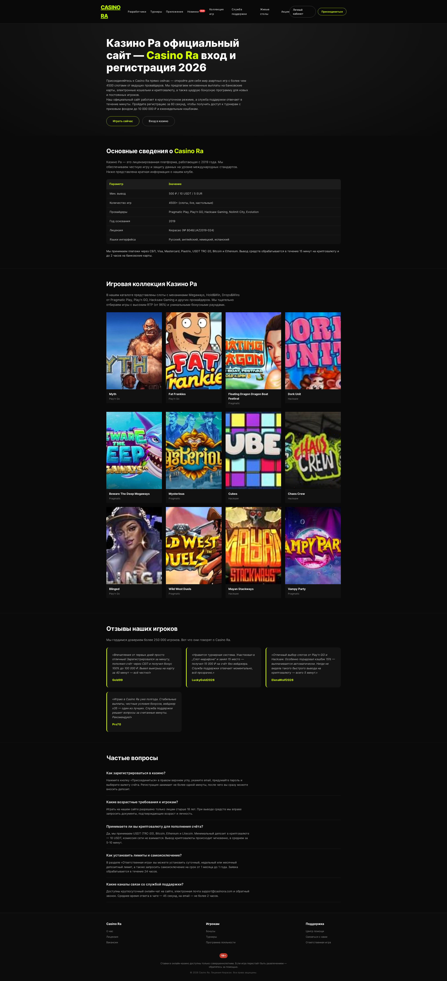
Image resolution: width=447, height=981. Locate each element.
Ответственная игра (318, 942)
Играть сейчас (123, 121)
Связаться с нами (316, 936)
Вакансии (112, 942)
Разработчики (137, 11)
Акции (285, 11)
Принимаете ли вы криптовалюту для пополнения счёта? (154, 826)
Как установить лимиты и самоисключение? (144, 855)
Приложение (174, 11)
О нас (109, 931)
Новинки (195, 11)
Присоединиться (332, 11)
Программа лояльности (221, 942)
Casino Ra (110, 11)
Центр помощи (315, 931)
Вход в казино (158, 121)
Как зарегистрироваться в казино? (135, 773)
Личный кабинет (298, 11)
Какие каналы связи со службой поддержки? (144, 884)
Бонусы (210, 931)
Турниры (156, 11)
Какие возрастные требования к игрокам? (142, 802)
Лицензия (112, 936)
